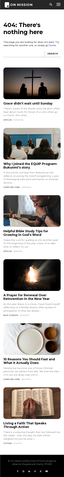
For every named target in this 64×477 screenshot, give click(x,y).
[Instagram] (23, 471)
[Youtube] (47, 471)
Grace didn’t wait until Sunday (28, 103)
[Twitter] (41, 471)
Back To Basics (10, 315)
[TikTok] (35, 471)
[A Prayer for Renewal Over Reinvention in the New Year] (32, 275)
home (52, 45)
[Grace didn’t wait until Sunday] (32, 83)
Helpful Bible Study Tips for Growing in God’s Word (25, 233)
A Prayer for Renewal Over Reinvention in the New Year (26, 297)
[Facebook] (18, 471)
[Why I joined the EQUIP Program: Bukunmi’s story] (32, 144)
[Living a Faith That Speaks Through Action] (32, 403)
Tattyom (7, 443)
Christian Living (11, 187)
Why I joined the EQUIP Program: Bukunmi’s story (30, 165)
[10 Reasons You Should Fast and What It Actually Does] (32, 339)
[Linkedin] (29, 471)
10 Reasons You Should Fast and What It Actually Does (29, 361)
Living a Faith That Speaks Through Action (24, 425)
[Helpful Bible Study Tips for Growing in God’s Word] (32, 211)
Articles (7, 120)
